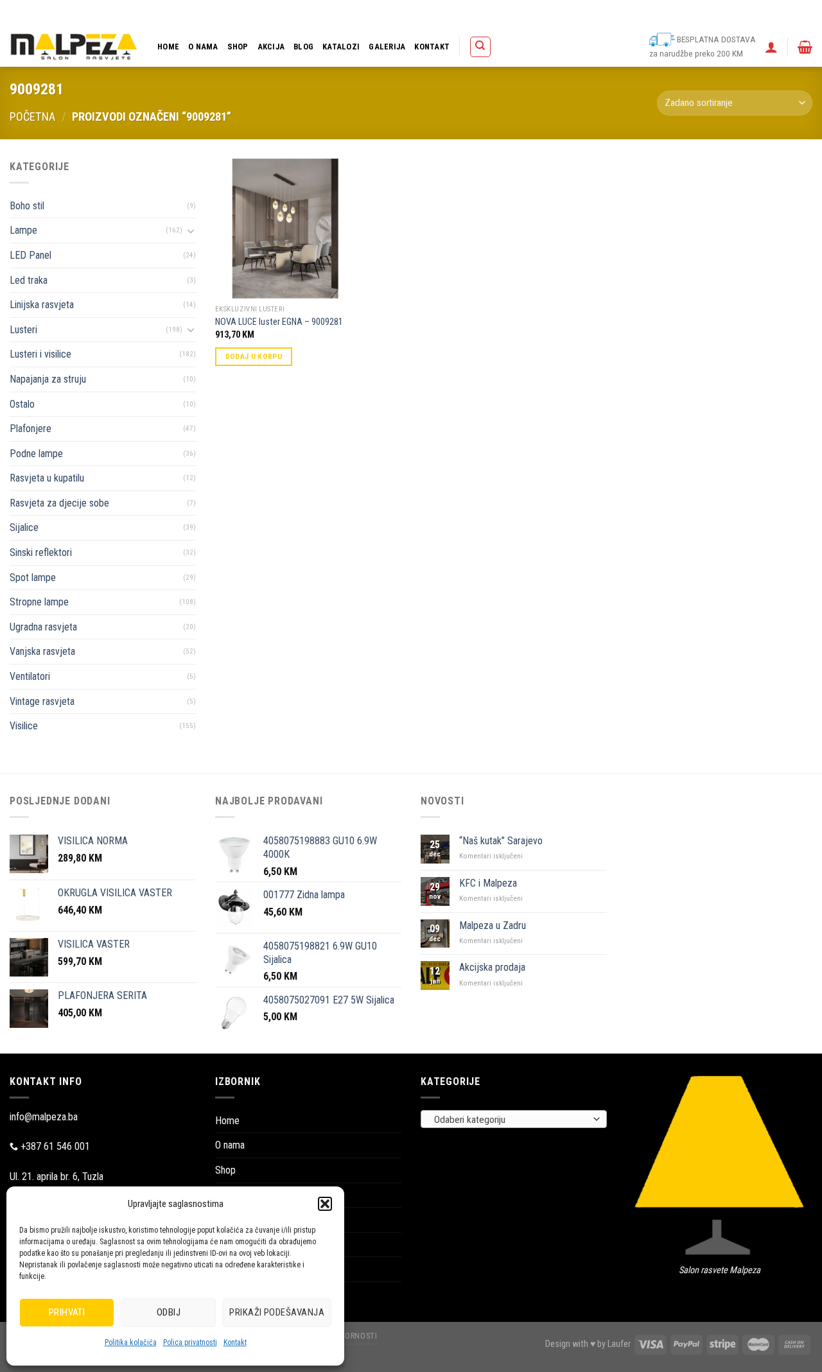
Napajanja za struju (48, 379)
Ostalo (22, 404)
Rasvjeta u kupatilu (47, 478)
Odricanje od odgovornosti (727, 13)
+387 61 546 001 (55, 1146)
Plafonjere (30, 428)
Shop (238, 46)
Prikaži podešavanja (276, 1312)
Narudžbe (573, 13)
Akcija (271, 46)
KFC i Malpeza (488, 883)
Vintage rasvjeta (42, 701)
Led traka (29, 280)
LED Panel (30, 255)
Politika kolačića (131, 1342)
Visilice (24, 726)
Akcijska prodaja (492, 967)
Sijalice (24, 527)
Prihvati (67, 1312)
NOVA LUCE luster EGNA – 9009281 (279, 322)
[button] (325, 1203)
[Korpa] (805, 47)
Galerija (387, 46)
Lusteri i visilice (40, 354)
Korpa (492, 13)
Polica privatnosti (190, 1342)
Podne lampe (36, 453)
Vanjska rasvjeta (42, 651)
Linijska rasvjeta (42, 305)
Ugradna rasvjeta (43, 627)
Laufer (619, 1344)
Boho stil (27, 206)
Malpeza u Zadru (492, 925)
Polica (459, 13)
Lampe (23, 230)
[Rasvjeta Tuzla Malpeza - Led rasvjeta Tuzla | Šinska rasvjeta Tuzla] (74, 46)
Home (168, 46)
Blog (303, 46)
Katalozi (341, 46)
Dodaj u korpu (254, 356)
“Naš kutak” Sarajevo (501, 841)
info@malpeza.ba (44, 1117)
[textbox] (511, 1120)
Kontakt (235, 1342)
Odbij (168, 1312)
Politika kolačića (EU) (635, 13)
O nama (203, 46)
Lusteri (23, 330)
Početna (32, 116)
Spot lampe (33, 577)
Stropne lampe (39, 602)
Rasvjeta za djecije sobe (59, 503)
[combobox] (514, 1119)
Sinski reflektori (41, 552)
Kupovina (529, 13)
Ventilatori (30, 676)
